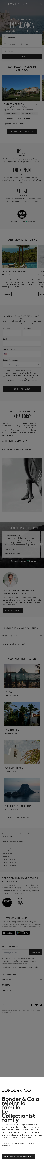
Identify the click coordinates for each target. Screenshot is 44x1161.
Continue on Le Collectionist (18, 1156)
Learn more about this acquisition (18, 1137)
